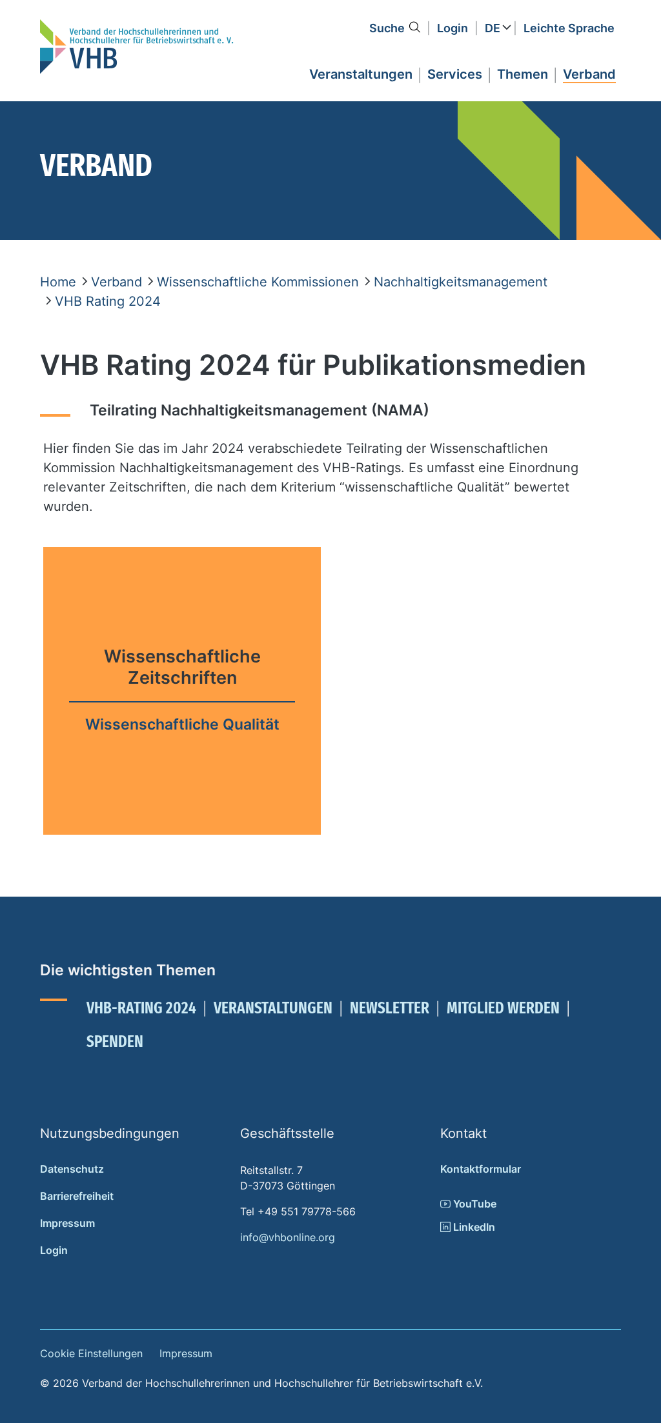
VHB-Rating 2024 (141, 1008)
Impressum (67, 1223)
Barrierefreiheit (77, 1195)
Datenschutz (72, 1168)
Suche (387, 28)
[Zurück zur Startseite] (137, 46)
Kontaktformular (480, 1168)
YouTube (473, 1203)
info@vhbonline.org (287, 1237)
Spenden (114, 1041)
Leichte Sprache (569, 28)
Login (452, 28)
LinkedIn (473, 1226)
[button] (361, 72)
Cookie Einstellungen (91, 1353)
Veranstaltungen (273, 1008)
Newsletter (389, 1008)
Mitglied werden (503, 1008)
